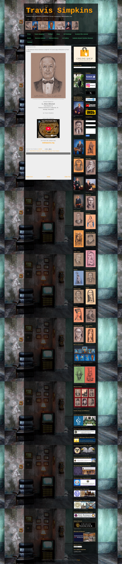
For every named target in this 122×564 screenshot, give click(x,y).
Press (29, 34)
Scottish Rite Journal (81, 34)
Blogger (78, 559)
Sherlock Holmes (40, 38)
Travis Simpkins (59, 10)
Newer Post (29, 176)
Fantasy (29, 42)
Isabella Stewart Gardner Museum (83, 38)
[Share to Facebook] (49, 149)
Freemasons (38, 150)
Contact (50, 34)
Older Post (68, 176)
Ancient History (53, 38)
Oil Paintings (67, 34)
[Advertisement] (48, 165)
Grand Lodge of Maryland (47, 150)
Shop (58, 34)
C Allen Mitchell (32, 150)
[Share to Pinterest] (51, 149)
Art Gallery (65, 38)
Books (29, 38)
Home (48, 176)
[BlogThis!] (47, 149)
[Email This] (45, 149)
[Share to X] (48, 149)
